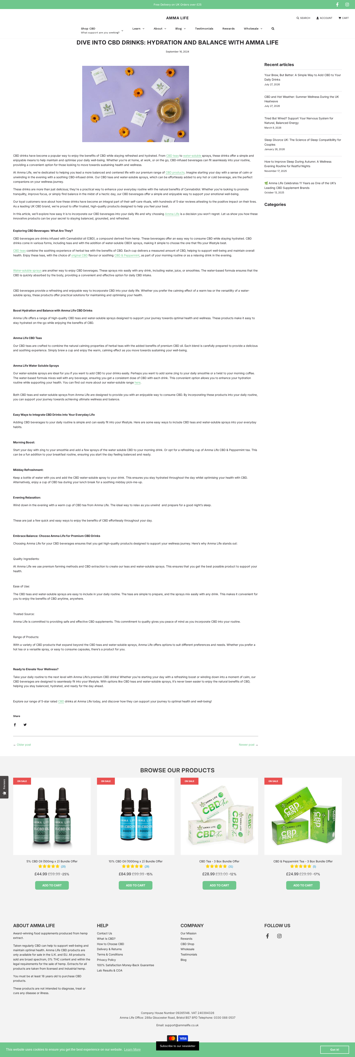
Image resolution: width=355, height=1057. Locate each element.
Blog (184, 959)
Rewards (186, 938)
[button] (52, 867)
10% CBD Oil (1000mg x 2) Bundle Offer (136, 861)
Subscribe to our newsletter (177, 1046)
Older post (24, 744)
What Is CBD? (106, 938)
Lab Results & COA (109, 970)
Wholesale (187, 949)
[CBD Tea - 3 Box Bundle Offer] (219, 816)
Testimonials (189, 954)
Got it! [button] (334, 1049)
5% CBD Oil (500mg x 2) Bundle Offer (52, 861)
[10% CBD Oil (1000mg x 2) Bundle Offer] (136, 816)
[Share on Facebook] (15, 724)
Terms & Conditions (110, 954)
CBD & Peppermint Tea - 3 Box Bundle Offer (303, 861)
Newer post (247, 744)
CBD (61, 701)
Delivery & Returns (109, 949)
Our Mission (188, 933)
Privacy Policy (106, 959)
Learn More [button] (132, 1049)
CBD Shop (187, 944)
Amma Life (177, 18)
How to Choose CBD (110, 944)
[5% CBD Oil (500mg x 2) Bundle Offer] (52, 816)
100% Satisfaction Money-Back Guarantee (125, 965)
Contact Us (104, 933)
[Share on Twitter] (25, 724)
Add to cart (52, 885)
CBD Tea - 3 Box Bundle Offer (219, 861)
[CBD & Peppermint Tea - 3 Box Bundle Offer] (303, 816)
